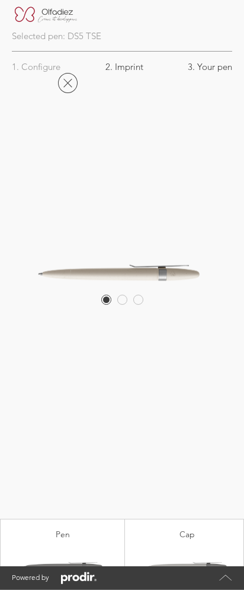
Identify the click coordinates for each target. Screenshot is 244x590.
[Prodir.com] (79, 578)
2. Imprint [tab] (124, 66)
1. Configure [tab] (36, 66)
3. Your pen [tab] (210, 66)
